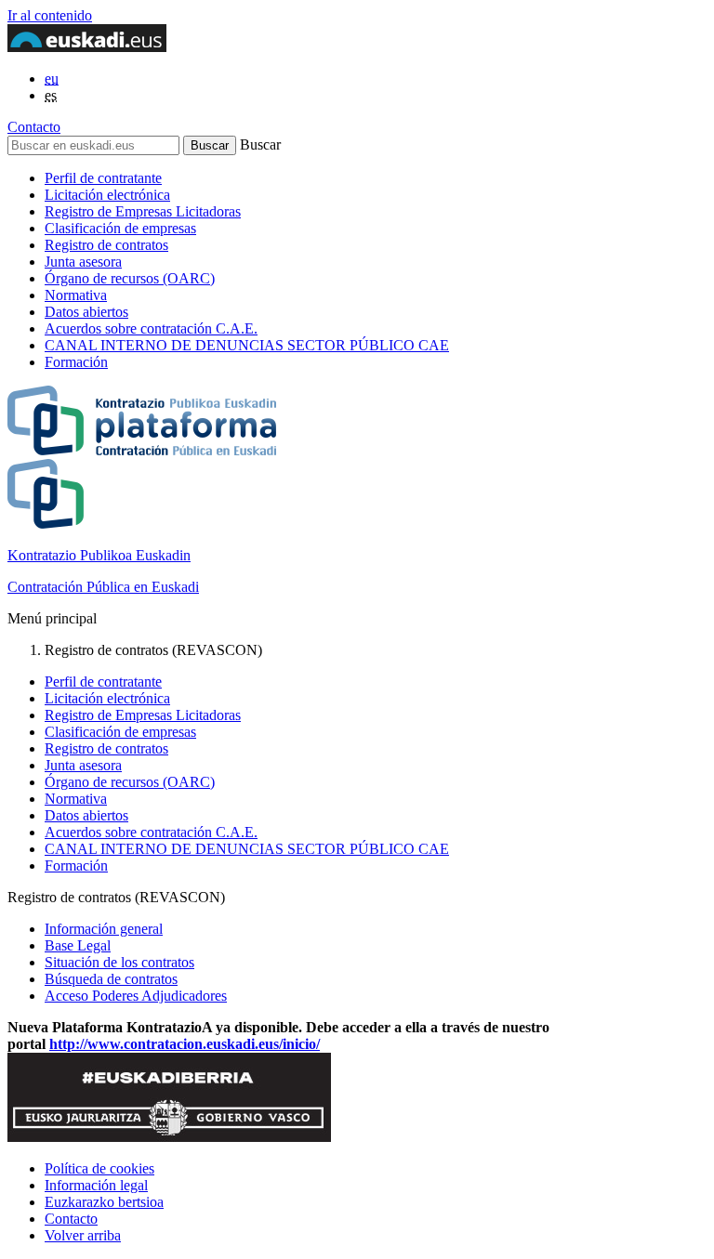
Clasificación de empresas (120, 228)
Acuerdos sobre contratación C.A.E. (151, 328)
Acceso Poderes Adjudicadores (136, 995)
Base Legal (78, 945)
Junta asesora (83, 261)
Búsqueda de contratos (111, 979)
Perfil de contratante (103, 178)
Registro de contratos (106, 245)
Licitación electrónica (107, 195)
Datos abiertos (86, 312)
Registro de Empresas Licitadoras (143, 211)
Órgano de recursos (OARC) (130, 278)
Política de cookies (99, 1168)
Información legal (96, 1185)
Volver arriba (83, 1235)
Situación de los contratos (119, 962)
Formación (76, 362)
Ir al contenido (49, 15)
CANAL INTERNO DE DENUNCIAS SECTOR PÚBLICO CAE (247, 345)
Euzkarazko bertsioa (104, 1202)
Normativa (76, 295)
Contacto (33, 127)
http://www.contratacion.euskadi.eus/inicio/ (184, 1044)
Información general (104, 929)
